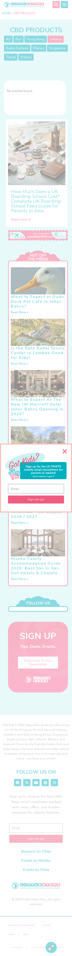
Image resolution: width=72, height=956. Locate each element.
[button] (65, 451)
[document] (36, 478)
